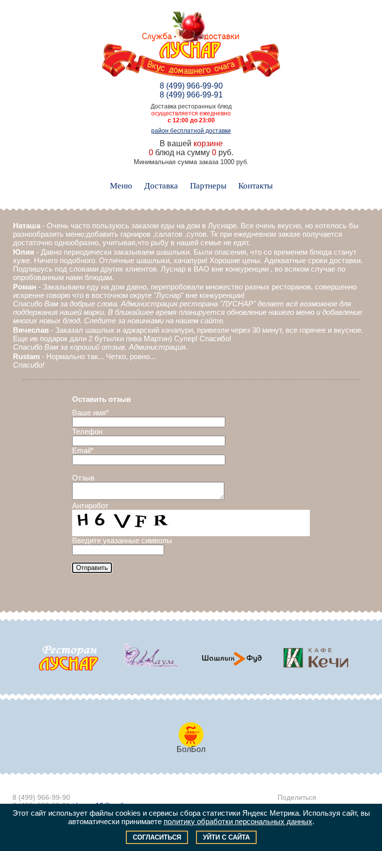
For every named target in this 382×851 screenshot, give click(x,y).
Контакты (255, 185)
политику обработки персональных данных (238, 821)
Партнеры (208, 185)
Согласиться (157, 837)
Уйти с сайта (226, 837)
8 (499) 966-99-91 (191, 95)
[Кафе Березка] (313, 658)
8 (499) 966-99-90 (191, 86)
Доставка (161, 185)
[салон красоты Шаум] (150, 658)
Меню (121, 185)
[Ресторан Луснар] (68, 658)
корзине (208, 143)
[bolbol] (232, 658)
